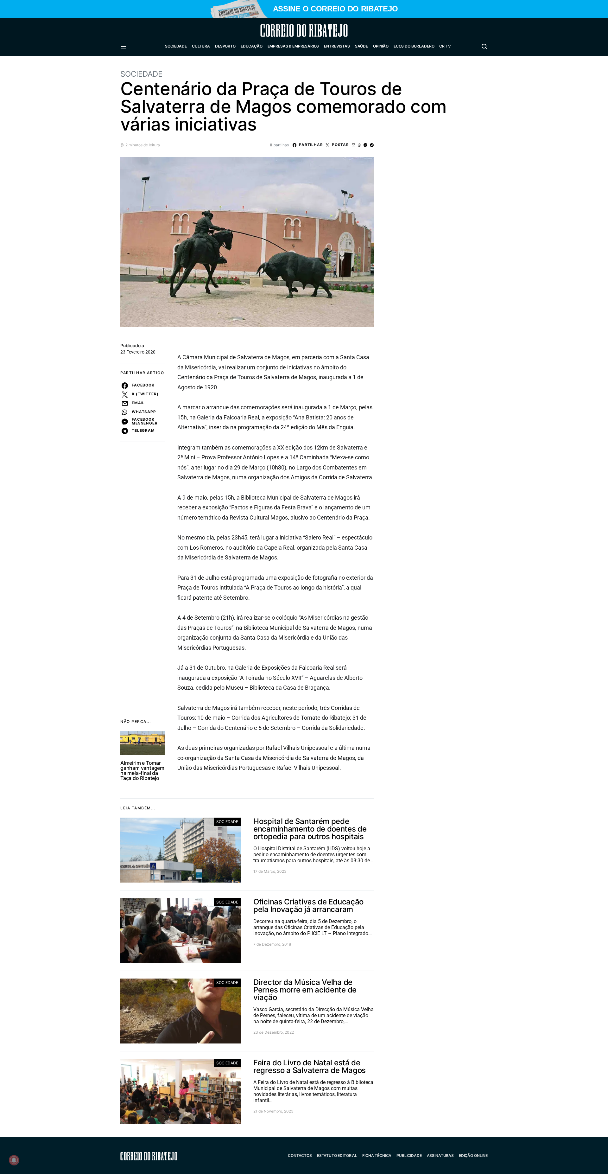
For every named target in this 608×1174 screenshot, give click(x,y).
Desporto (225, 46)
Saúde (361, 46)
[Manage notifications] (14, 1160)
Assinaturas (440, 1155)
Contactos (300, 1155)
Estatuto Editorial (337, 1155)
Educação (252, 46)
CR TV (445, 46)
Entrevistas (337, 46)
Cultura (201, 46)
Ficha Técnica (376, 1155)
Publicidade (408, 1155)
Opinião (381, 46)
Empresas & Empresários (293, 46)
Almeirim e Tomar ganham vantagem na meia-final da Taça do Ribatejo (142, 770)
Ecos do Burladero (414, 46)
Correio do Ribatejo (288, 30)
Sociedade (176, 46)
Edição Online (473, 1155)
